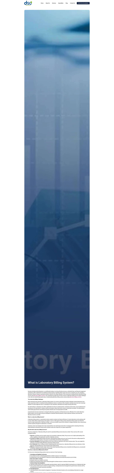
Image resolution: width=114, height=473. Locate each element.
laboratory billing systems (39, 395)
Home (42, 3)
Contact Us (72, 3)
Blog (67, 3)
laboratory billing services (75, 397)
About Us (48, 3)
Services (54, 3)
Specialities (60, 3)
